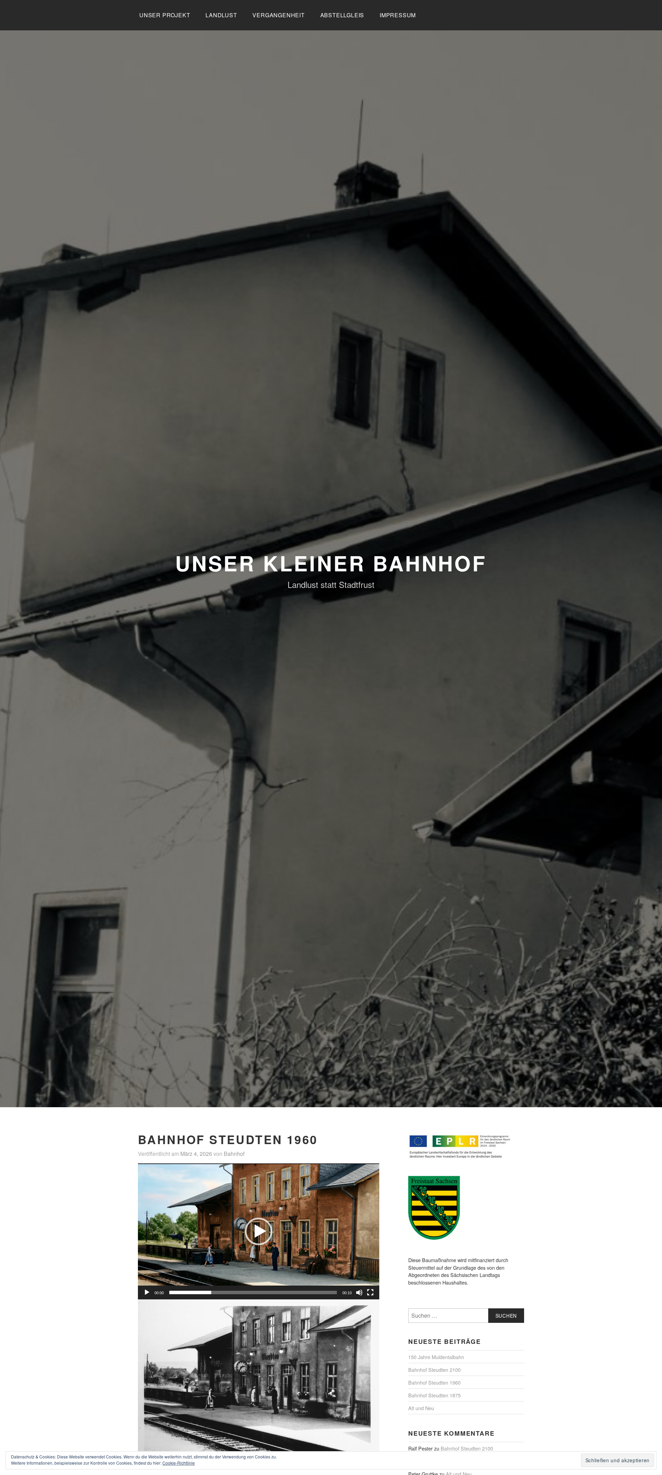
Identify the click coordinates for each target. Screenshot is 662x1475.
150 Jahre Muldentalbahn (436, 1356)
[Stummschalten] (359, 1292)
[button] (258, 1231)
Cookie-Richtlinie (178, 1463)
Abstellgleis (342, 15)
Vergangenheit (278, 15)
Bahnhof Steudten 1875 (434, 1395)
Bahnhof (234, 1154)
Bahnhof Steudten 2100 (434, 1369)
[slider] (253, 1292)
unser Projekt (164, 15)
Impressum (398, 15)
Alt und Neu (421, 1408)
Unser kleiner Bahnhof (331, 563)
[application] (258, 1231)
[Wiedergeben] (146, 1292)
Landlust (221, 15)
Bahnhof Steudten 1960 (434, 1382)
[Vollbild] (370, 1292)
